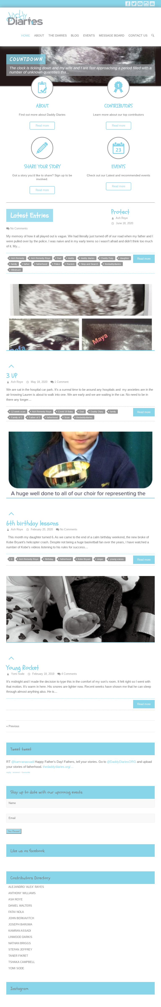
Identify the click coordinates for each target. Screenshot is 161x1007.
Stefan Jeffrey (20, 949)
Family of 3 (16, 417)
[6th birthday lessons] (80, 465)
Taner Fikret (18, 955)
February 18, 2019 (42, 673)
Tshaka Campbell (21, 962)
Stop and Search (89, 264)
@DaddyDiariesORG (60, 761)
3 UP (11, 375)
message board (111, 35)
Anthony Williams (22, 893)
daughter (124, 258)
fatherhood (41, 264)
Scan (67, 417)
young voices (117, 559)
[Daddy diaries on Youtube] (140, 3)
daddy (71, 258)
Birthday (49, 559)
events (89, 35)
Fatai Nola (16, 912)
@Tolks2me (19, 761)
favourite (26, 772)
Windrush (16, 270)
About (39, 35)
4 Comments (69, 673)
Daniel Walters (20, 905)
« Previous (12, 726)
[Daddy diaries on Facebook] (127, 3)
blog (75, 35)
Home (25, 35)
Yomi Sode (17, 673)
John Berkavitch (21, 918)
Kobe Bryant (84, 559)
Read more (42, 125)
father (27, 264)
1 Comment (62, 381)
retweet (16, 772)
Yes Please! (14, 831)
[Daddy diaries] (24, 17)
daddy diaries (88, 258)
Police (57, 264)
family (14, 264)
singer (100, 559)
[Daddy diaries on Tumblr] (152, 3)
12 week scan (18, 411)
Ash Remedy (17, 258)
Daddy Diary (97, 411)
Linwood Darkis (20, 937)
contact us (138, 35)
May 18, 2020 (38, 381)
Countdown (25, 59)
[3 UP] (80, 317)
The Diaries (57, 35)
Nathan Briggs (19, 943)
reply (8, 772)
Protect (120, 212)
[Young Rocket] (80, 609)
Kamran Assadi (19, 930)
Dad (59, 258)
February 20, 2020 (41, 529)
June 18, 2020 (124, 223)
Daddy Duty (107, 258)
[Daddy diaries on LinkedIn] (146, 3)
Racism (70, 264)
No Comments (19, 228)
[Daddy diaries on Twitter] (133, 3)
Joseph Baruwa (20, 924)
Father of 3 (34, 417)
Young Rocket (22, 667)
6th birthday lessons (32, 523)
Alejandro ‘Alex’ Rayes (26, 886)
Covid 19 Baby (65, 411)
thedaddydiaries (113, 264)
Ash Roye (121, 218)
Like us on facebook (27, 851)
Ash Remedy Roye (40, 258)
